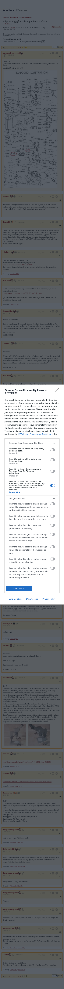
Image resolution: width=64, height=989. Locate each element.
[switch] (52, 449)
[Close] (58, 390)
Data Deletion (15, 599)
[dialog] (32, 494)
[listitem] (32, 443)
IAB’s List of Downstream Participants (35, 434)
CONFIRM (19, 588)
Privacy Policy (48, 599)
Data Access (32, 599)
